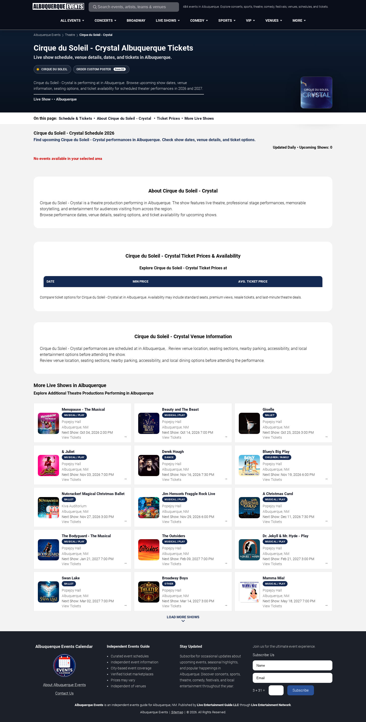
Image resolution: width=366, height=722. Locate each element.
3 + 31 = (259, 690)
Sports (225, 20)
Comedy (197, 20)
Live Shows (166, 20)
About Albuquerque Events (64, 685)
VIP (248, 20)
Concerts (104, 20)
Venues (272, 20)
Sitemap (177, 712)
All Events (71, 20)
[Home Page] (58, 7)
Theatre (70, 35)
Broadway (136, 20)
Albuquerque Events (47, 35)
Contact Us (64, 693)
